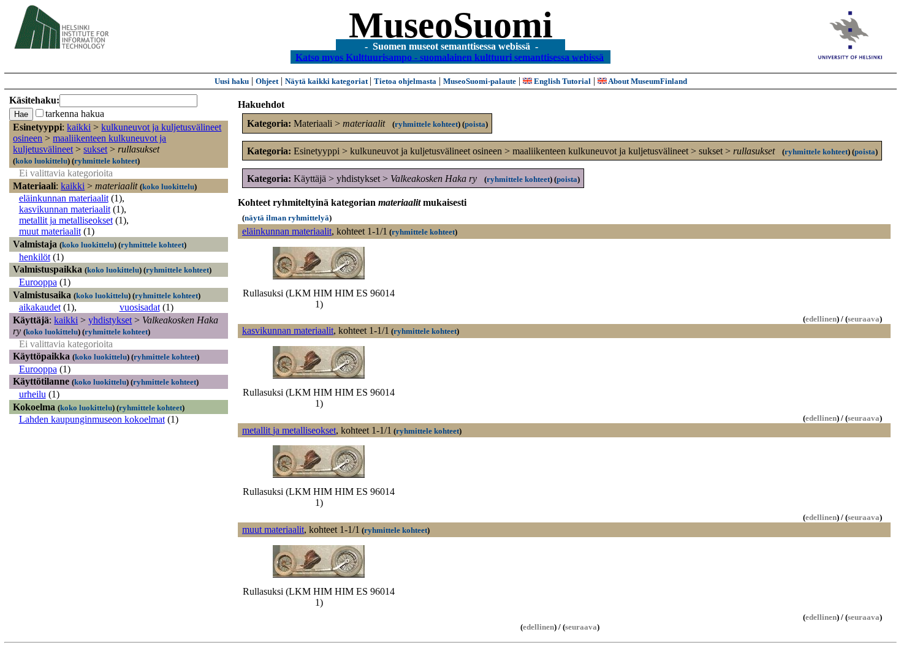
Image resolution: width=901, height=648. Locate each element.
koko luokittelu (41, 160)
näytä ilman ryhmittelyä (287, 217)
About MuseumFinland (647, 81)
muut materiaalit (50, 231)
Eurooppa (38, 282)
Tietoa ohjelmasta (405, 81)
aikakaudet (40, 307)
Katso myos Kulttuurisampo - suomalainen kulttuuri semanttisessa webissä (449, 56)
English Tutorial (561, 81)
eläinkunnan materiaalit (63, 198)
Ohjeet (267, 81)
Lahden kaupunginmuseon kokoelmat (92, 419)
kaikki (79, 127)
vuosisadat (140, 307)
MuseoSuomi (451, 25)
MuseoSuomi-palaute (479, 81)
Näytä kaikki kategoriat (327, 81)
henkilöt (34, 257)
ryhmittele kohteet (105, 160)
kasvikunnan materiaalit (64, 209)
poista (475, 124)
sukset (95, 149)
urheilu (32, 394)
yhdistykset (110, 320)
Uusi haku (232, 81)
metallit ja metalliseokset (66, 220)
